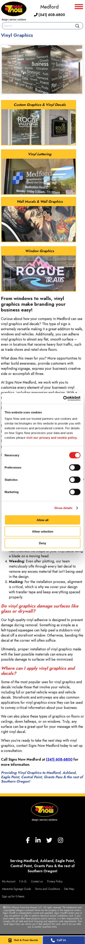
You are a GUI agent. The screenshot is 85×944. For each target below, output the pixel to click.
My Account (8, 881)
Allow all (42, 520)
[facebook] (28, 840)
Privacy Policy (54, 881)
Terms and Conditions (47, 889)
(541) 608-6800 (51, 14)
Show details (63, 508)
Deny (42, 543)
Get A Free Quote (26, 940)
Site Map (69, 889)
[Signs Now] (14, 11)
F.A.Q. (23, 881)
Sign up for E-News (13, 896)
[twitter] (49, 840)
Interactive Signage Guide (16, 889)
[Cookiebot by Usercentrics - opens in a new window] (63, 398)
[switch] (74, 467)
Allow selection (42, 531)
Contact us (37, 881)
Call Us (61, 940)
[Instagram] (60, 840)
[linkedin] (38, 840)
